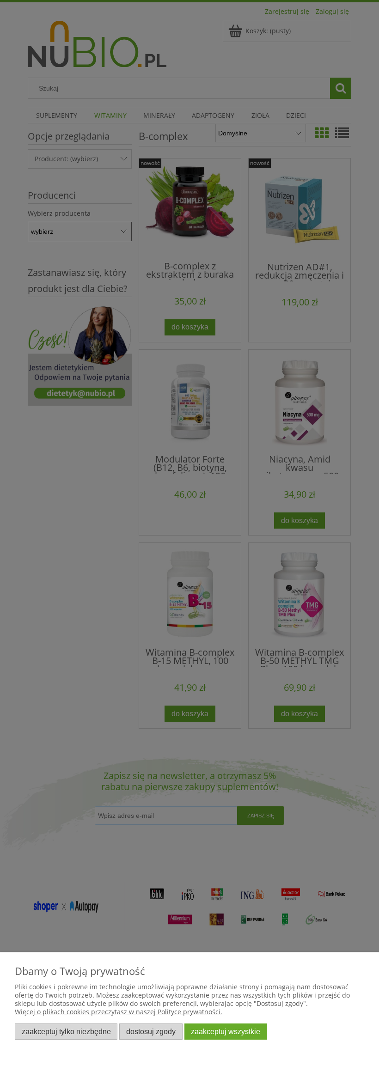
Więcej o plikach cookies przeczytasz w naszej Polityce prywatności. (118, 1011)
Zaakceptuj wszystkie (225, 1031)
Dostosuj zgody (151, 1031)
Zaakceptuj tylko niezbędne (66, 1031)
